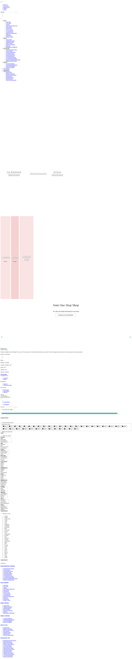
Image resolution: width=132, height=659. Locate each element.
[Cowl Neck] (4, 487)
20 (67, 426)
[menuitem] (67, 4)
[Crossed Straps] (4, 458)
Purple (6, 531)
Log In (4, 9)
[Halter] (4, 488)
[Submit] (16, 12)
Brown (6, 552)
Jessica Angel (6, 590)
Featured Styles (6, 633)
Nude (6, 549)
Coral (6, 546)
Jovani (16, 256)
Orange (6, 545)
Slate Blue (7, 527)
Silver (6, 556)
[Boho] (4, 445)
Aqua (6, 523)
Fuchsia (6, 539)
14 (50, 426)
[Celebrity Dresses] (5, 451)
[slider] (118, 413)
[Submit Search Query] (16, 407)
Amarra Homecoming (8, 571)
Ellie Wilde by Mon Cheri (9, 589)
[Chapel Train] (3, 483)
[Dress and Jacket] (4, 446)
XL (71, 429)
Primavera (5, 597)
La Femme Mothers (14, 173)
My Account (6, 6)
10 (40, 426)
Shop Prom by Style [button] (5, 637)
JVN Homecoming (7, 574)
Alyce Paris (5, 586)
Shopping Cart (6, 7)
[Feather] (3, 477)
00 (11, 426)
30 (93, 426)
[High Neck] (4, 489)
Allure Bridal (6, 605)
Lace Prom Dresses (7, 645)
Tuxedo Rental (6, 402)
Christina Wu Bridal (7, 606)
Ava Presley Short (7, 572)
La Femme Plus (6, 595)
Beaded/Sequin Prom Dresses (9, 640)
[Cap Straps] (4, 506)
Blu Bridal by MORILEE (8, 613)
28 (88, 426)
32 (99, 426)
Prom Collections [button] (5, 582)
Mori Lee (5, 611)
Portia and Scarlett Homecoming (10, 578)
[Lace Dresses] (4, 448)
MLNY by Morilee (7, 622)
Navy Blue (7, 530)
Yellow (6, 516)
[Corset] (5, 454)
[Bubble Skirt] (5, 450)
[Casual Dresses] (6, 440)
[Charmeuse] (3, 475)
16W (111, 426)
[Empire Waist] (4, 494)
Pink (6, 536)
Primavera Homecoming (8, 579)
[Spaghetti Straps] (4, 508)
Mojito (6, 517)
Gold (6, 550)
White (6, 557)
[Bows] (4, 471)
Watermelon (7, 541)
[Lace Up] (4, 459)
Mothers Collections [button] (5, 615)
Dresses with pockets (7, 656)
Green (6, 520)
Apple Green (7, 518)
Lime (6, 521)
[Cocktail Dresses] (6, 441)
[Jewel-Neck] (4, 491)
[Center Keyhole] (5, 453)
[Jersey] (3, 478)
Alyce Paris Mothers (7, 621)
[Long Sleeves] (5, 502)
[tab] (66, 566)
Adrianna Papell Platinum (8, 619)
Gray (6, 554)
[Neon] (2, 465)
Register (5, 8)
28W (25, 429)
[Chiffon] (3, 476)
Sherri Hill (26, 257)
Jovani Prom (6, 591)
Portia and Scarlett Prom (8, 596)
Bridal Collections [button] (5, 602)
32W (38, 429)
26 (83, 426)
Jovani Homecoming (7, 573)
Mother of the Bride (7, 628)
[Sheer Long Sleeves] (5, 503)
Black (6, 553)
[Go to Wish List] (2, 1)
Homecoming (39, 173)
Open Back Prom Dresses (9, 649)
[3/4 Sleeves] (5, 501)
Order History (6, 391)
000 (5, 426)
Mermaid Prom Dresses (8, 648)
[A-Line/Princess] (4, 493)
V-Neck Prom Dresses (8, 655)
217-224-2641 (4, 374)
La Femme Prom (7, 594)
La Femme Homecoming (8, 577)
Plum (6, 542)
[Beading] (4, 470)
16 (56, 426)
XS (51, 429)
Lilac (6, 532)
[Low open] (4, 460)
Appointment (6, 404)
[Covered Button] (4, 456)
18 (61, 426)
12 (45, 426)
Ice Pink (6, 535)
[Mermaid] (4, 496)
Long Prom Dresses (7, 646)
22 (72, 426)
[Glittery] (2, 463)
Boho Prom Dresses (7, 641)
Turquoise (7, 524)
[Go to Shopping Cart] (1, 1)
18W (118, 426)
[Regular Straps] (4, 507)
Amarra (6, 256)
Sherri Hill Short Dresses (8, 568)
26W (18, 429)
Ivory (6, 547)
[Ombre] (2, 466)
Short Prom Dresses (7, 651)
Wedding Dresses (7, 632)
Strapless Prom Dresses (8, 653)
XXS (45, 429)
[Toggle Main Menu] (1, 18)
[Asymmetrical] (3, 482)
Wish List (5, 4)
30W (32, 429)
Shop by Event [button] (4, 625)
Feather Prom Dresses (8, 643)
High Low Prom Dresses (8, 644)
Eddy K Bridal (6, 609)
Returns (5, 379)
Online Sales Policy (7, 385)
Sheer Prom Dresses (7, 650)
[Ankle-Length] (3, 481)
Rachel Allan (6, 599)
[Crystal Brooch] (4, 472)
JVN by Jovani (6, 592)
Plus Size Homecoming (8, 635)
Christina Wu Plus (7, 608)
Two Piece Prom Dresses (8, 654)
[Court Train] (3, 484)
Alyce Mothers (57, 173)
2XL (77, 429)
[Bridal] (6, 438)
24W (12, 429)
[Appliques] (4, 469)
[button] (5, 20)
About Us (5, 383)
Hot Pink (7, 538)
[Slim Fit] (4, 497)
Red (6, 543)
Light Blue (7, 525)
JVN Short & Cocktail (8, 576)
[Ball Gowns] (4, 444)
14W (105, 426)
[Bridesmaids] (6, 439)
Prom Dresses (6, 631)
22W (5, 429)
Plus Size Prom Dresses (8, 630)
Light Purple (7, 534)
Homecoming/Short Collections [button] (8, 566)
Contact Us (5, 378)
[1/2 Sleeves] (5, 499)
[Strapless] (4, 509)
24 (77, 426)
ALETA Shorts (6, 569)
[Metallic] (2, 464)
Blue (6, 528)
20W (124, 426)
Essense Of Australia (7, 610)
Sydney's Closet (6, 600)
